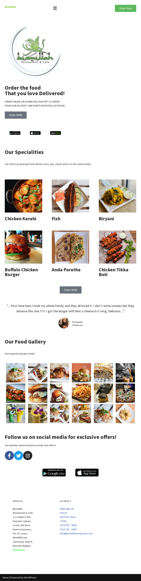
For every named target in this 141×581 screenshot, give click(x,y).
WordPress (30, 577)
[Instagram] (27, 455)
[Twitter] (18, 455)
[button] (70, 8)
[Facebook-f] (9, 455)
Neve (5, 577)
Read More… (20, 550)
